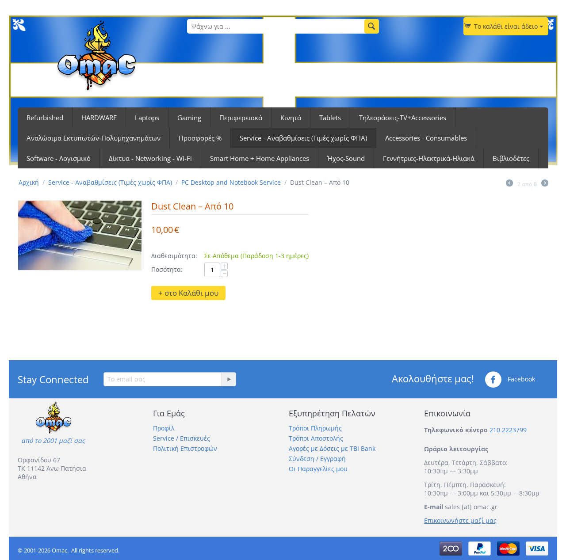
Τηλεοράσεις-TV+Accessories (402, 117)
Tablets (330, 117)
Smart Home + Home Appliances (259, 158)
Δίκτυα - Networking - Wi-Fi (150, 158)
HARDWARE (99, 117)
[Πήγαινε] (229, 379)
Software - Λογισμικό (59, 158)
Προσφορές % (200, 137)
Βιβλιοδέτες (511, 158)
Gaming (189, 117)
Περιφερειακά (240, 117)
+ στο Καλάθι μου (188, 293)
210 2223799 (508, 430)
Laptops (147, 117)
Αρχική (29, 182)
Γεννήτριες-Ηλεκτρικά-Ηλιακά (428, 158)
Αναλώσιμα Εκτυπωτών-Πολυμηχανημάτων (94, 137)
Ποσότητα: (167, 269)
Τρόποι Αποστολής (316, 438)
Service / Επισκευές (181, 438)
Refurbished (45, 117)
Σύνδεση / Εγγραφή (317, 458)
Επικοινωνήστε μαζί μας (460, 520)
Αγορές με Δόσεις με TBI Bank (332, 448)
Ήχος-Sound (346, 158)
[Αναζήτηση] (371, 26)
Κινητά (290, 117)
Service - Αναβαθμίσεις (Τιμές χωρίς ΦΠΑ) (303, 137)
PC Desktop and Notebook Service (231, 182)
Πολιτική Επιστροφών (185, 448)
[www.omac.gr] (97, 54)
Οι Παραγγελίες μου (318, 469)
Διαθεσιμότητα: (174, 255)
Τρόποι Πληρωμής (315, 428)
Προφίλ (163, 428)
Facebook (520, 379)
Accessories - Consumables (426, 137)
